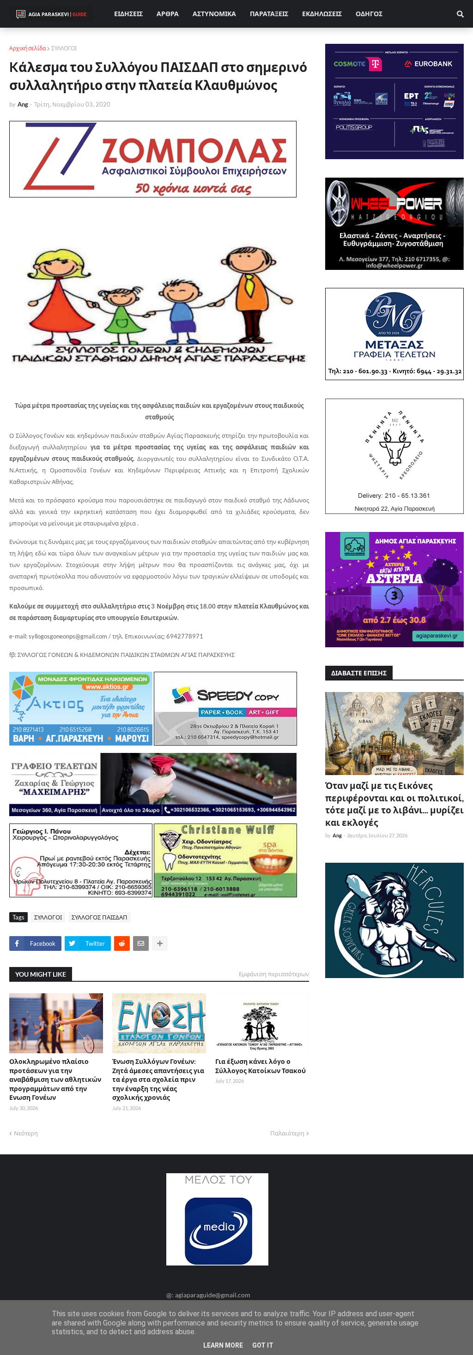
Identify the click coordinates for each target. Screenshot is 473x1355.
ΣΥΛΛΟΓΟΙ (64, 48)
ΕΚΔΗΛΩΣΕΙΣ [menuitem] (322, 14)
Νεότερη (26, 1133)
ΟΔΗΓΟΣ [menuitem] (369, 14)
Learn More (223, 1345)
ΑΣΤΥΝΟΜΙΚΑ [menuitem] (214, 14)
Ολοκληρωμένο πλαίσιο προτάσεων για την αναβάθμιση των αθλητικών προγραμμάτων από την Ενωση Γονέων (55, 1079)
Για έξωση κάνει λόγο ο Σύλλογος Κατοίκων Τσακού (260, 1065)
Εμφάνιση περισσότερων (274, 974)
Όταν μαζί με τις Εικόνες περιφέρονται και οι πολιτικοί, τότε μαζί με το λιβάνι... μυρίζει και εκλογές (394, 804)
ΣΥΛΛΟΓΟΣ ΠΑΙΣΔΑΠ (99, 917)
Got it (262, 1345)
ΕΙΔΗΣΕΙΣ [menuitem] (128, 14)
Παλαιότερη (287, 1133)
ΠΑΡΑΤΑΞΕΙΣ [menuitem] (269, 14)
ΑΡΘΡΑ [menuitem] (168, 14)
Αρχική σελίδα (27, 48)
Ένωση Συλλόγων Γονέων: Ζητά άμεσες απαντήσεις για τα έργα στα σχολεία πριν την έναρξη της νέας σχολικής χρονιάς (158, 1079)
